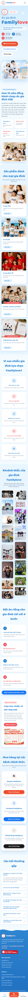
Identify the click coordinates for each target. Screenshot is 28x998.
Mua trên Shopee (14, 792)
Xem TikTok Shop (14, 846)
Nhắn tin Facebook (14, 819)
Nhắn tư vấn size (10, 724)
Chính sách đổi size (7, 980)
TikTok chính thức (6, 967)
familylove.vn (5, 960)
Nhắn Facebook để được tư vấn (14, 692)
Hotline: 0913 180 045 (7, 974)
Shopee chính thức (7, 965)
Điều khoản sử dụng (7, 985)
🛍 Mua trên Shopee (10, 43)
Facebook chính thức (7, 962)
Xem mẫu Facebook (9, 49)
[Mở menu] (24, 2)
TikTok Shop (7, 54)
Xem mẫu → (8, 213)
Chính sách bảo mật (7, 983)
